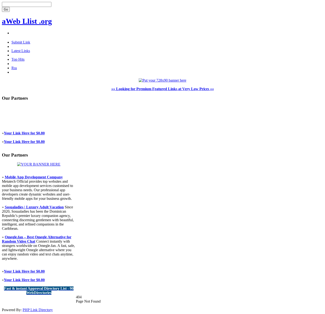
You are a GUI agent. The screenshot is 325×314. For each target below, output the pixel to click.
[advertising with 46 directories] (38, 164)
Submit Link (20, 42)
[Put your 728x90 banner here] (162, 80)
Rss (14, 68)
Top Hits (18, 59)
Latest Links (20, 51)
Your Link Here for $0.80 (24, 133)
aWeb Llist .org (27, 21)
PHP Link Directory (38, 310)
